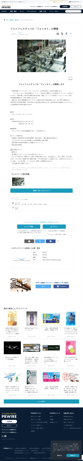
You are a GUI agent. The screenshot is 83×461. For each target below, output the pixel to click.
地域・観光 (13, 11)
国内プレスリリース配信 (36, 416)
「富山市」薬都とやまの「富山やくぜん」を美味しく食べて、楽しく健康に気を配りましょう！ (70, 390)
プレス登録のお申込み (68, 425)
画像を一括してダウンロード (41, 190)
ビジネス (4, 11)
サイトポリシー (8, 458)
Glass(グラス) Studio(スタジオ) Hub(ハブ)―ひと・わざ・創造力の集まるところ (32, 390)
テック (22, 11)
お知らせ (51, 416)
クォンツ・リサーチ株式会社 (48, 450)
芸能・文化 (43, 11)
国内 (58, 2)
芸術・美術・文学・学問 (27, 204)
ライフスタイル (31, 11)
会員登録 (64, 6)
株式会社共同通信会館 (47, 448)
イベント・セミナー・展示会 (21, 199)
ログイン (76, 6)
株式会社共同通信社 (34, 448)
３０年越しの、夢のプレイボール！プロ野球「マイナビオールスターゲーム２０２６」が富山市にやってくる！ (70, 331)
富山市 (17, 20)
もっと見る (41, 401)
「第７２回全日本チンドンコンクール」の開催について (70, 359)
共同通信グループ (53, 422)
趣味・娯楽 (17, 204)
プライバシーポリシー (65, 444)
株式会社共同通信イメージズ (21, 450)
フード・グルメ (53, 11)
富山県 (16, 208)
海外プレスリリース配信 (36, 419)
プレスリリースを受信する (51, 6)
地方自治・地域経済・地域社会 (40, 204)
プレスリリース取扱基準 (47, 458)
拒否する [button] (59, 455)
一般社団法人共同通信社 (20, 448)
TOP (7, 20)
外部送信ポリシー (34, 458)
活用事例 (32, 431)
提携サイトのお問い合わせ (69, 422)
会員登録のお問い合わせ (68, 416)
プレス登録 (29, 226)
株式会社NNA (35, 450)
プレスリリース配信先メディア (37, 425)
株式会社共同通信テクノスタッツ (22, 452)
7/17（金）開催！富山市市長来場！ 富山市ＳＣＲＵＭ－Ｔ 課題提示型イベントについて (32, 361)
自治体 (12, 20)
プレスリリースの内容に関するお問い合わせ (72, 428)
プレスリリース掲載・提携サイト (37, 428)
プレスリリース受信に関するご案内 (57, 234)
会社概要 (51, 419)
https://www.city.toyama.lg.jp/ (52, 259)
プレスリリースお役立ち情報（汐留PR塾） (39, 422)
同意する (72, 455)
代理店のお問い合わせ (68, 419)
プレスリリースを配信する (36, 6)
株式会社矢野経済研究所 (39, 452)
